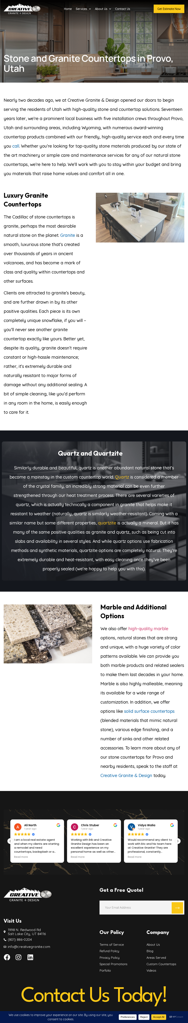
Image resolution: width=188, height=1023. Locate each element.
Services (81, 9)
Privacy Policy (110, 957)
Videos (151, 970)
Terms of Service (112, 944)
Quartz (122, 477)
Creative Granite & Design (126, 775)
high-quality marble (148, 628)
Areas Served (156, 957)
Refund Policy (109, 951)
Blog (150, 951)
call (15, 146)
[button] (177, 841)
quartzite (107, 523)
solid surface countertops (149, 711)
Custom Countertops (161, 964)
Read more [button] (21, 857)
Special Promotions (113, 964)
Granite (67, 235)
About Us (101, 9)
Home (68, 9)
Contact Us (122, 9)
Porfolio (105, 970)
